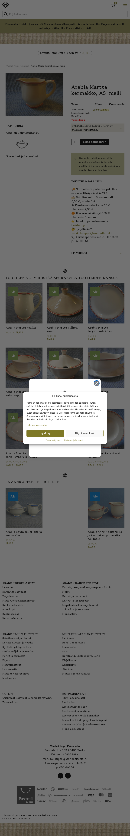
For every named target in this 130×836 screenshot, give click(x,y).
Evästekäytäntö (54, 440)
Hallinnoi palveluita (36, 425)
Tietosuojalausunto (74, 440)
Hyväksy (45, 433)
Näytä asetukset (84, 433)
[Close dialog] (96, 383)
